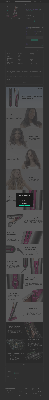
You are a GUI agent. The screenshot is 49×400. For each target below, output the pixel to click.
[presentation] (24, 198)
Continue (24, 205)
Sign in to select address (24, 203)
